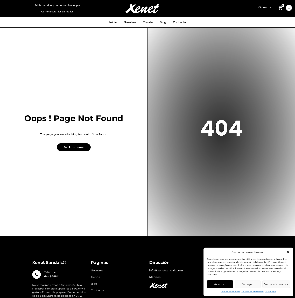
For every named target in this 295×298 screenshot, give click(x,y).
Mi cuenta (264, 7)
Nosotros (130, 22)
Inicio (113, 22)
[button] (288, 252)
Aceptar (220, 284)
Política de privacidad (253, 291)
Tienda (148, 22)
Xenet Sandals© (49, 262)
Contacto (179, 22)
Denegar (248, 284)
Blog (163, 22)
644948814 (52, 276)
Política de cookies (230, 291)
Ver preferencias (276, 284)
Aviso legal (270, 291)
